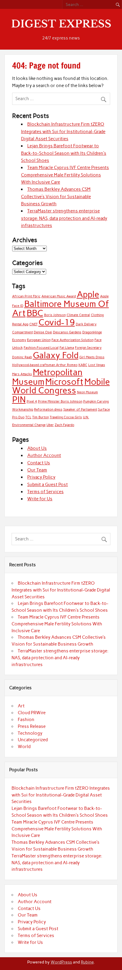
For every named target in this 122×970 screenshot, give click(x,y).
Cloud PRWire (32, 712)
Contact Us (38, 463)
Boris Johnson (55, 315)
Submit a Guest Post (47, 484)
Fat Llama (67, 348)
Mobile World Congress (61, 385)
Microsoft (64, 381)
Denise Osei (43, 332)
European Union (39, 340)
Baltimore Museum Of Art (60, 308)
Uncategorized (33, 739)
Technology (30, 733)
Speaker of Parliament (80, 409)
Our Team (37, 470)
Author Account (44, 455)
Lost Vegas (96, 365)
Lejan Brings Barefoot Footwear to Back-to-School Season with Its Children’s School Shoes (63, 153)
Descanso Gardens (67, 332)
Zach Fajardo (64, 425)
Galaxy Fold (55, 355)
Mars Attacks (22, 374)
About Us (37, 448)
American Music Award (58, 296)
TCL (28, 417)
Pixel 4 (32, 401)
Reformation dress (48, 409)
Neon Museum (87, 392)
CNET (33, 324)
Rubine (87, 962)
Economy (19, 340)
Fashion (26, 719)
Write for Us (39, 498)
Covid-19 (56, 322)
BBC (35, 313)
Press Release (32, 726)
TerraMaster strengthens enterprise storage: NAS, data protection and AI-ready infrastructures (64, 218)
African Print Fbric (26, 296)
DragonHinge (92, 332)
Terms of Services (45, 491)
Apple (88, 294)
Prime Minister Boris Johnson (60, 401)
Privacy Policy (41, 477)
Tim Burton (40, 417)
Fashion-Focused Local (41, 348)
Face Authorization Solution (73, 340)
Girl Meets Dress (92, 357)
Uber (50, 425)
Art (21, 706)
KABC (82, 365)
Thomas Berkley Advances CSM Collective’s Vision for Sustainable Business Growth (56, 196)
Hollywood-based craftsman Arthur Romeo (45, 365)
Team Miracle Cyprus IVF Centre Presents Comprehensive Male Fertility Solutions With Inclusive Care (65, 175)
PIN (19, 399)
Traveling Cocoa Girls (66, 417)
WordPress (61, 962)
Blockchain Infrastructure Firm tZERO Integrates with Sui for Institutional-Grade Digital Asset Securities (63, 131)
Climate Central (78, 315)
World (24, 746)
